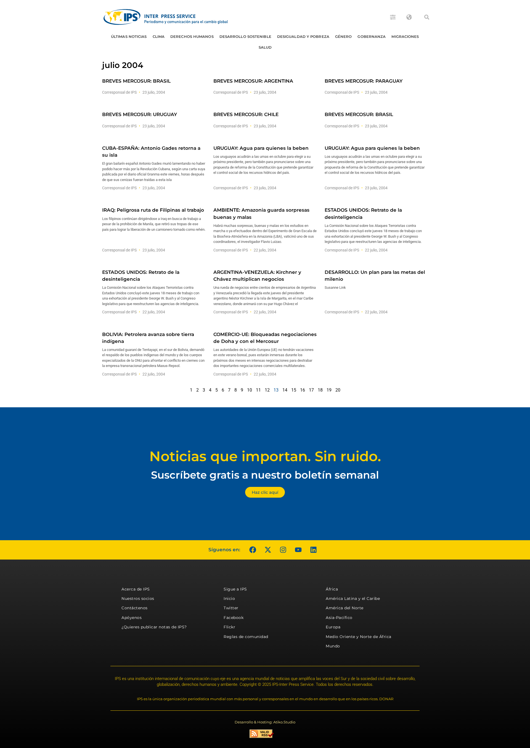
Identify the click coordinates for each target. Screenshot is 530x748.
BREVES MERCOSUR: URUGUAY (139, 114)
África (332, 589)
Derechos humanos (192, 36)
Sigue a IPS (235, 589)
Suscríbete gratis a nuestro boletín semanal (265, 475)
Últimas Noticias (129, 36)
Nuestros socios (137, 598)
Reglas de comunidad (246, 636)
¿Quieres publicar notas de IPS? (154, 626)
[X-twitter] (268, 550)
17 (311, 390)
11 (258, 390)
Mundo (333, 646)
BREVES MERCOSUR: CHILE (246, 114)
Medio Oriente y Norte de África (358, 636)
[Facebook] (252, 550)
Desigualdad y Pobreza (303, 36)
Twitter (231, 607)
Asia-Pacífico (339, 617)
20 (337, 390)
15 (293, 390)
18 (320, 390)
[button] (427, 17)
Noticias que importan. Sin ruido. (265, 456)
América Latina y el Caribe (353, 598)
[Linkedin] (313, 550)
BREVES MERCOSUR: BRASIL (136, 81)
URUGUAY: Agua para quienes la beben (261, 148)
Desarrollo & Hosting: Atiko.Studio (265, 722)
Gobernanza (371, 36)
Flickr (229, 626)
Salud (265, 47)
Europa (333, 626)
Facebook (233, 617)
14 (284, 390)
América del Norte (345, 607)
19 (329, 390)
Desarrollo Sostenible (245, 36)
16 (302, 390)
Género (343, 36)
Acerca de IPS (135, 589)
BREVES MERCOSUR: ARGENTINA (253, 81)
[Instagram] (283, 550)
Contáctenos (134, 607)
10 (249, 390)
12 (267, 390)
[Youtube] (298, 550)
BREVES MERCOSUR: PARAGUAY (363, 81)
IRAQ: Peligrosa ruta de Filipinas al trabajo (153, 210)
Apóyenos (131, 617)
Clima (159, 36)
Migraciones (405, 36)
